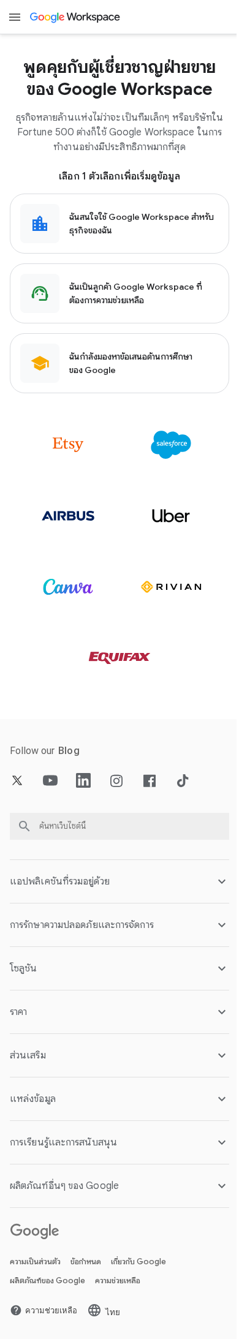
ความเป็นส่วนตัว (35, 1261)
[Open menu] (14, 17)
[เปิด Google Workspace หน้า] (75, 17)
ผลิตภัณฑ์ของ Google (47, 1280)
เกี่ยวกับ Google (138, 1261)
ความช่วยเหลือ (117, 1280)
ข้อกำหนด (85, 1261)
